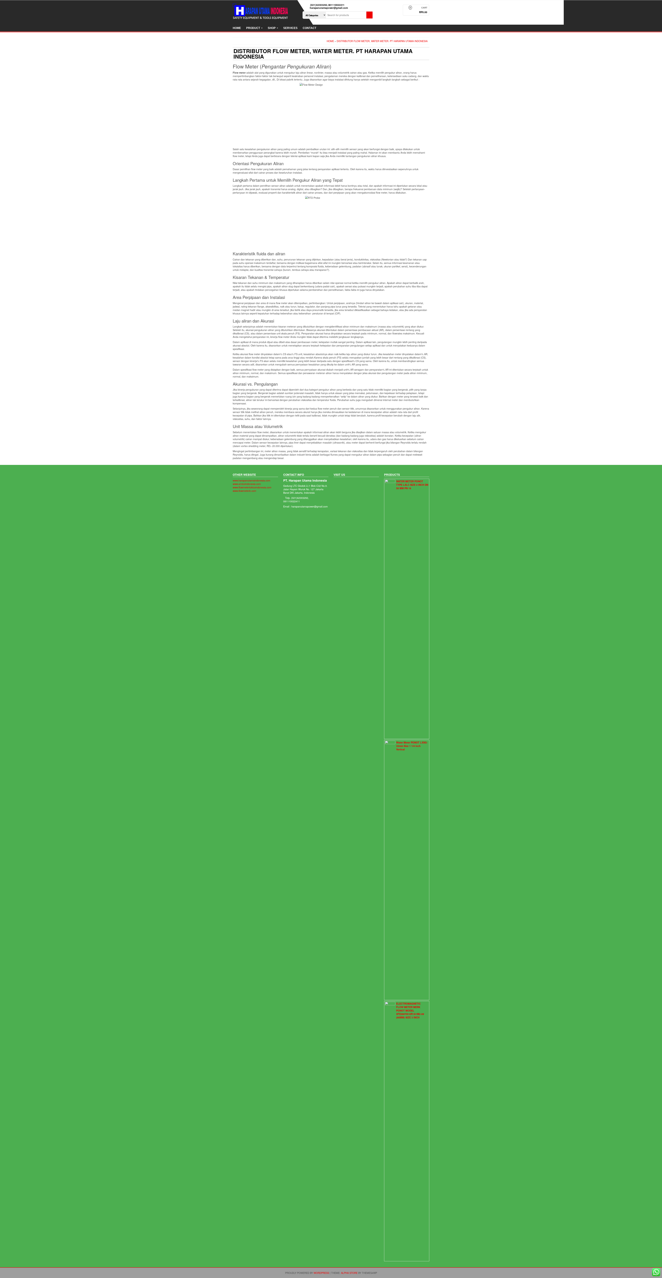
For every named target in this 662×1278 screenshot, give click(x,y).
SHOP (272, 28)
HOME (237, 28)
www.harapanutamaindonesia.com (251, 480)
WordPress (321, 1273)
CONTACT (309, 28)
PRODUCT (253, 28)
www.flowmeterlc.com (244, 490)
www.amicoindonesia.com (247, 484)
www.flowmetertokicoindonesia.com (252, 487)
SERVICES (290, 28)
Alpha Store (349, 1273)
